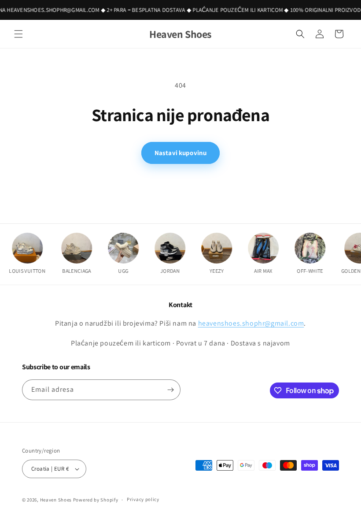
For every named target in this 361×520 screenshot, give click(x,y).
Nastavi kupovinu (180, 153)
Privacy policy (143, 499)
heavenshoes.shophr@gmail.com (251, 323)
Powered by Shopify (95, 500)
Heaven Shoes (56, 500)
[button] (18, 34)
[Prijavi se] (170, 389)
